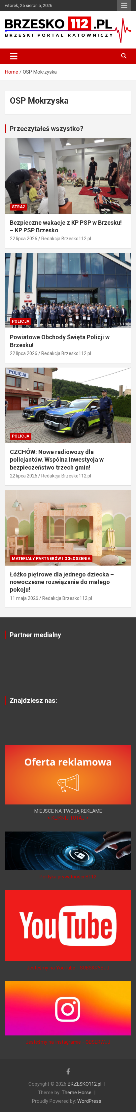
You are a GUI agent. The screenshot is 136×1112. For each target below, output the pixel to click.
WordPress (89, 1101)
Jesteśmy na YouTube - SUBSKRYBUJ (68, 968)
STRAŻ (18, 207)
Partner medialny (35, 635)
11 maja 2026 (24, 598)
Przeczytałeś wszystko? (47, 129)
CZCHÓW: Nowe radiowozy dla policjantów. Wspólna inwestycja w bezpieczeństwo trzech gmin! (57, 459)
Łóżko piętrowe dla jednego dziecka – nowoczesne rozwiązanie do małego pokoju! (62, 582)
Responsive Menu (124, 5)
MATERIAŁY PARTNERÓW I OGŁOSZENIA (51, 558)
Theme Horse (76, 1093)
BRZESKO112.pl (84, 1084)
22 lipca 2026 (23, 238)
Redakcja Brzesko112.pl (66, 238)
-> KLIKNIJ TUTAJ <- (68, 818)
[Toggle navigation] (13, 56)
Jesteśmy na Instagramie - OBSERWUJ (68, 1042)
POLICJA (20, 321)
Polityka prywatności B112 (68, 877)
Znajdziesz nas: (33, 700)
